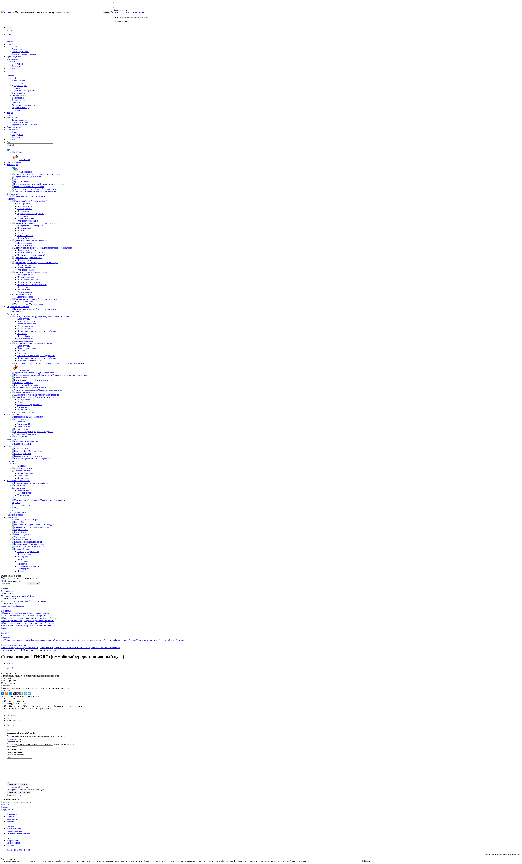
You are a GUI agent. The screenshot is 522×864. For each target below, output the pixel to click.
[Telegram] (29, 693)
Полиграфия (18, 98)
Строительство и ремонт (23, 90)
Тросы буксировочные (88, 647)
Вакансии (16, 66)
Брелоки (60, 647)
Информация (7, 809)
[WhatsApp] (21, 693)
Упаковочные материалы (23, 105)
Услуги (10, 44)
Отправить (12, 784)
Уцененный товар (20, 107)
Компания (5, 804)
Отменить (23, 784)
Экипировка (18, 110)
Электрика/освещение (109, 647)
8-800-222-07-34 (120, 12)
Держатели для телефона (24, 647)
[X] (14, 693)
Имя (9, 739)
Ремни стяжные (71, 647)
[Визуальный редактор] (8, 782)
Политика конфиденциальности (16, 802)
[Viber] (18, 693)
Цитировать (17, 739)
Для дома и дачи (19, 85)
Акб (14, 78)
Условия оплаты (19, 49)
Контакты (11, 69)
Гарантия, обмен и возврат (24, 54)
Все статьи (6, 611)
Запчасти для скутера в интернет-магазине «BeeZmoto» (26, 625)
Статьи (10, 838)
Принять (366, 861)
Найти (10, 145)
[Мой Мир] (10, 693)
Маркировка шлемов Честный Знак (17, 596)
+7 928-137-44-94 (136, 12)
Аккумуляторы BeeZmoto (13, 606)
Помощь (5, 807)
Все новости (7, 591)
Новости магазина (12, 581)
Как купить (12, 46)
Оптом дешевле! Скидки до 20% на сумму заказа (23, 601)
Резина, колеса (18, 100)
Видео (53, 647)
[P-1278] (11, 663)
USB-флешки (7, 647)
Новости (16, 61)
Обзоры (10, 845)
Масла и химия (19, 95)
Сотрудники (17, 64)
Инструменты (18, 93)
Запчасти (16, 88)
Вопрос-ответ (13, 840)
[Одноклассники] (6, 693)
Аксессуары (17, 83)
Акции (10, 42)
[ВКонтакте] (2, 693)
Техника (16, 103)
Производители (14, 56)
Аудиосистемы (43, 647)
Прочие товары (19, 80)
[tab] (261, 678)
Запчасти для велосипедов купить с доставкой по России (27, 620)
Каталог (10, 34)
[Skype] (25, 693)
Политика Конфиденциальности (295, 861)
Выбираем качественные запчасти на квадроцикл (24, 616)
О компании (12, 59)
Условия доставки (20, 51)
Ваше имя (12, 747)
